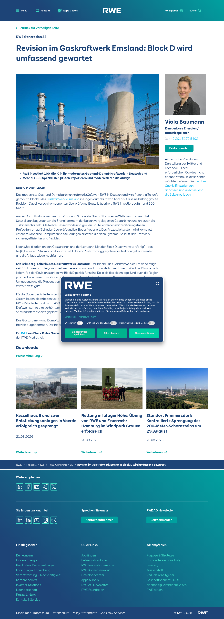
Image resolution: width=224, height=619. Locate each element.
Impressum (41, 613)
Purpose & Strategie (160, 555)
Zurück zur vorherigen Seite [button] (39, 28)
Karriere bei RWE (27, 580)
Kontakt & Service (28, 599)
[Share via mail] (36, 487)
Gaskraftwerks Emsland (63, 199)
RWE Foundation (92, 590)
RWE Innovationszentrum (98, 565)
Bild (24, 333)
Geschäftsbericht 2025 (162, 580)
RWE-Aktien (154, 590)
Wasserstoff (154, 570)
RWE (19, 464)
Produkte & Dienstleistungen (35, 565)
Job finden (88, 555)
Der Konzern (24, 555)
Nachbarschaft (26, 590)
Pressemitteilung (28, 356)
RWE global (171, 10)
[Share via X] (53, 487)
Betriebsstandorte (94, 560)
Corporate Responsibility (163, 560)
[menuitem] (43, 11)
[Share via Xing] (45, 487)
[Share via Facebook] (28, 487)
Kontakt (45, 10)
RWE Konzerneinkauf (95, 570)
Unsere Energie (26, 560)
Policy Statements (84, 613)
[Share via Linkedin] (19, 487)
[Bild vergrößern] (151, 161)
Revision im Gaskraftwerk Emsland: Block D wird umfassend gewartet (121, 464)
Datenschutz (60, 613)
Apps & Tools (70, 10)
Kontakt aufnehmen (99, 520)
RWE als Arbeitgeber (160, 575)
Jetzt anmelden (161, 520)
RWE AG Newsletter (94, 585)
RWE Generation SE (61, 464)
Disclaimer (23, 613)
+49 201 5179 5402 (183, 138)
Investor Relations (28, 585)
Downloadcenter (92, 575)
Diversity (152, 565)
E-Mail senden (179, 148)
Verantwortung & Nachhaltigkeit (38, 575)
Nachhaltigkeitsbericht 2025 (166, 585)
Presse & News (35, 464)
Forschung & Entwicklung (33, 570)
